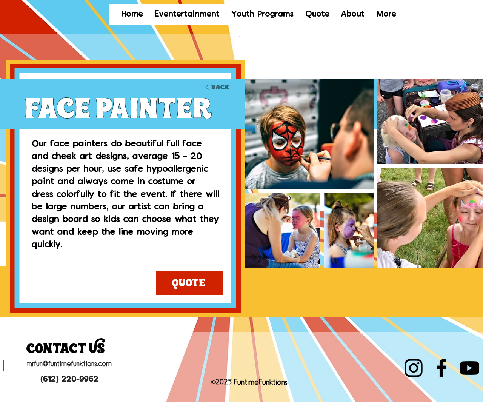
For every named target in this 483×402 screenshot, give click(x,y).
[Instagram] (413, 368)
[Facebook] (441, 368)
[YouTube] (469, 368)
